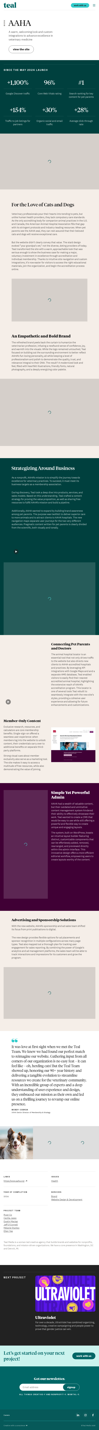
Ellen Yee (8, 1231)
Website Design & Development (66, 1199)
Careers (7, 1415)
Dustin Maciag (11, 1221)
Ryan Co (8, 1214)
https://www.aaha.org (14, 1180)
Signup (71, 1387)
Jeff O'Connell (11, 1224)
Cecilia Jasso (10, 1218)
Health (54, 1180)
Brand (54, 1196)
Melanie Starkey (11, 1227)
